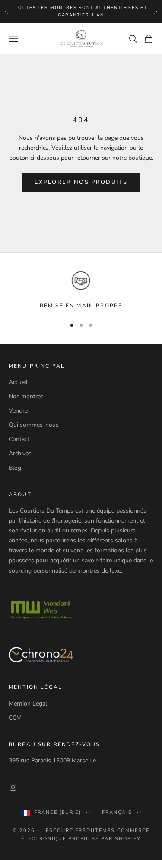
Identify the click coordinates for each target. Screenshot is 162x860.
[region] (81, 290)
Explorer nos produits (81, 182)
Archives (20, 453)
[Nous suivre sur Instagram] (13, 787)
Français (117, 812)
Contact (19, 439)
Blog (15, 468)
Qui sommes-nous (34, 425)
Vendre (18, 410)
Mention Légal (28, 703)
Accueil (18, 382)
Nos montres (26, 396)
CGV (15, 718)
